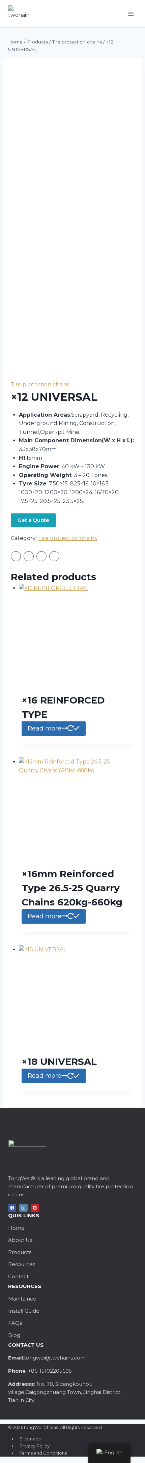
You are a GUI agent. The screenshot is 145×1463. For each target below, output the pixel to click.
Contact (18, 1276)
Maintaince (22, 1298)
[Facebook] (12, 1208)
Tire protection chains (40, 384)
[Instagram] (23, 1208)
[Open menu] (130, 13)
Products (19, 1252)
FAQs (15, 1323)
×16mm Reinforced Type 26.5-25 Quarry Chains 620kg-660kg (72, 888)
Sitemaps (30, 1438)
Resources (21, 1264)
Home (16, 1228)
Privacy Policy (35, 1446)
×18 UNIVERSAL (59, 1061)
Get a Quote (33, 520)
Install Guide (23, 1311)
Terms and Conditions (43, 1453)
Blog (14, 1335)
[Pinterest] (35, 1208)
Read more (44, 728)
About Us (20, 1240)
